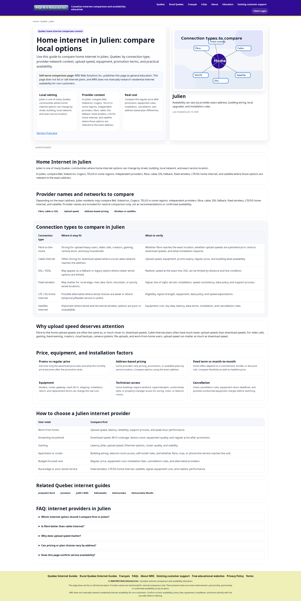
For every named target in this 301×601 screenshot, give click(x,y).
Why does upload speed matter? (61, 536)
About (214, 4)
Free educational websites (208, 576)
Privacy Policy (235, 576)
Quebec (161, 4)
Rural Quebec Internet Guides (98, 576)
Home (36, 21)
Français (192, 4)
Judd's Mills (82, 492)
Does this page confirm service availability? (68, 555)
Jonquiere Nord (46, 492)
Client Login (259, 10)
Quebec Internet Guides (62, 576)
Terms (249, 576)
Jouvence (65, 492)
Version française (47, 133)
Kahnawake (100, 492)
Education (227, 4)
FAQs (204, 4)
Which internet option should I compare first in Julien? (75, 517)
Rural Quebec (176, 4)
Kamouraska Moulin (142, 492)
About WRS (147, 576)
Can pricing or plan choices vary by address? (68, 545)
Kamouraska (119, 492)
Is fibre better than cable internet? (62, 526)
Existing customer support (252, 4)
